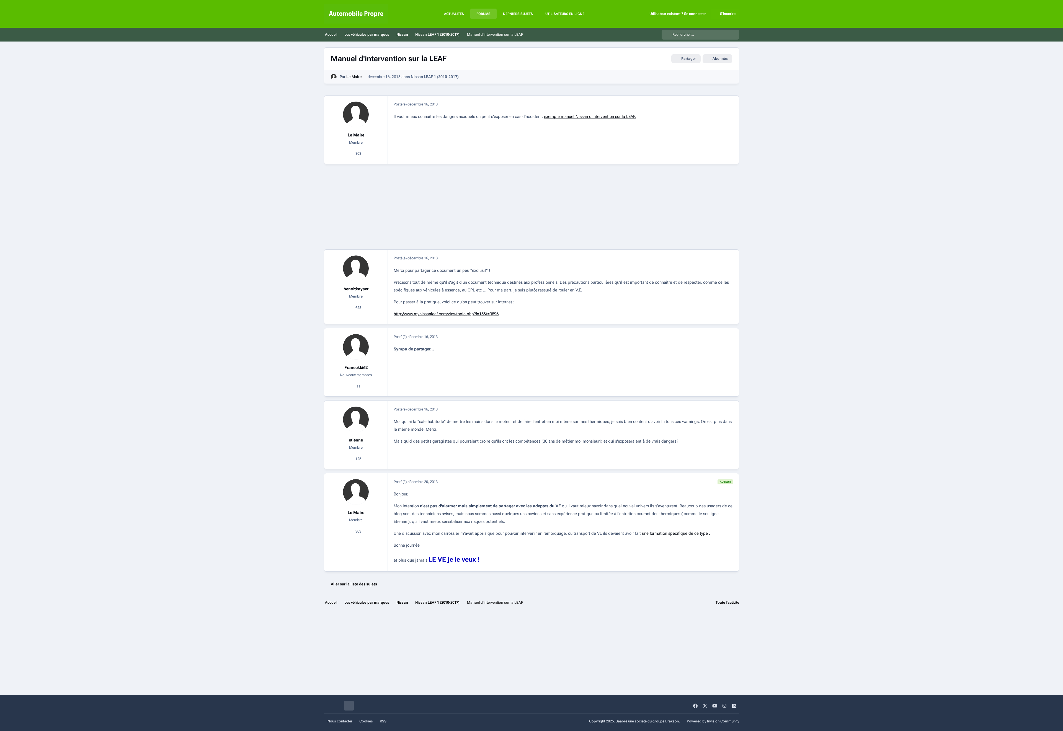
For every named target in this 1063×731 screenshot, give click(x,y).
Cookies (366, 721)
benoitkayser (356, 288)
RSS (383, 721)
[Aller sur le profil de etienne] (356, 420)
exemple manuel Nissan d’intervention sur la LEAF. (590, 116)
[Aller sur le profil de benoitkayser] (356, 268)
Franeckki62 (356, 367)
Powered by (713, 721)
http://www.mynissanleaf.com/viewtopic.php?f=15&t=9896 (446, 313)
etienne (356, 440)
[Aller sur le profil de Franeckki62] (356, 347)
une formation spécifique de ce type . (676, 533)
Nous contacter (339, 721)
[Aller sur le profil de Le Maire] (334, 77)
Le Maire (354, 76)
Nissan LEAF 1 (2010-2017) (435, 76)
